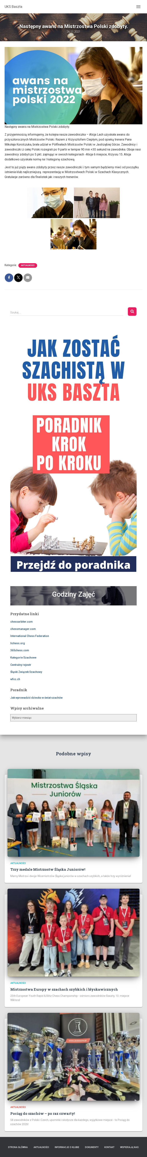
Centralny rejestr (20, 664)
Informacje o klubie (67, 1147)
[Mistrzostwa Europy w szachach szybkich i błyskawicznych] (73, 932)
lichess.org (17, 643)
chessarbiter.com (21, 621)
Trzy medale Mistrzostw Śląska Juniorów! (47, 869)
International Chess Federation (29, 636)
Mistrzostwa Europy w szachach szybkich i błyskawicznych (64, 989)
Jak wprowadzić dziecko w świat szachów (36, 697)
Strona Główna (18, 1147)
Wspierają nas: (129, 1147)
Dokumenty (92, 1147)
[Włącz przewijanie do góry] (139, 1149)
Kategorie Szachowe (23, 657)
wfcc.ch (15, 679)
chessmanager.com (23, 628)
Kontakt (109, 1147)
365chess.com (19, 650)
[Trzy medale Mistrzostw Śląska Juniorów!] (73, 812)
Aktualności (27, 265)
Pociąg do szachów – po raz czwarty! (42, 1113)
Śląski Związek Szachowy (26, 671)
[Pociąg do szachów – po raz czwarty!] (73, 1056)
